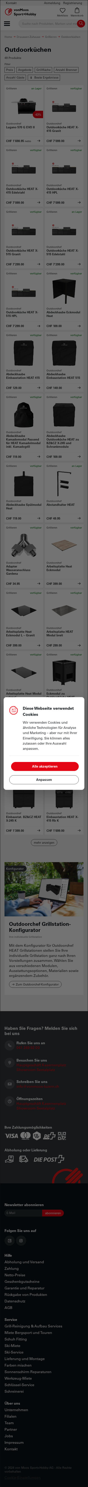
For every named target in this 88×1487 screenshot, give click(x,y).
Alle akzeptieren (45, 766)
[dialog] (44, 743)
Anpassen (44, 779)
